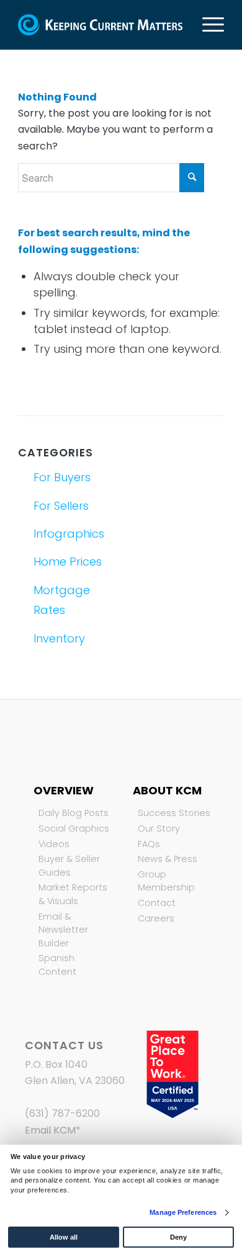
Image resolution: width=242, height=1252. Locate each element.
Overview (64, 790)
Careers (156, 918)
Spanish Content (57, 965)
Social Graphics (73, 828)
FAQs (149, 844)
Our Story (159, 828)
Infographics (69, 533)
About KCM (167, 790)
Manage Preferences (183, 1212)
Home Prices (68, 561)
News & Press (167, 859)
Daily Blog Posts (73, 813)
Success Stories (174, 813)
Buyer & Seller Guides (69, 866)
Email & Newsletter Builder (63, 929)
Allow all (64, 1237)
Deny (178, 1237)
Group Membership (166, 881)
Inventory (59, 638)
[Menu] (207, 25)
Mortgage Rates (62, 600)
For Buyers (62, 477)
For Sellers (61, 505)
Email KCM (50, 1130)
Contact (157, 903)
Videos (53, 844)
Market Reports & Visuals (72, 894)
